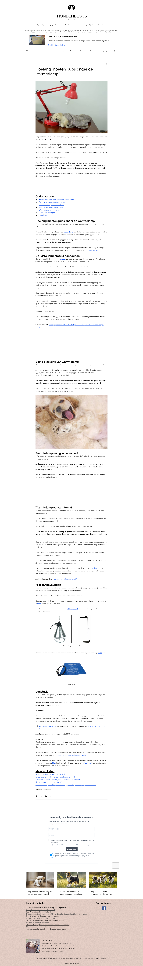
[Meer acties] (106, 64)
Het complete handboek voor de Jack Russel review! (46, 929)
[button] (115, 51)
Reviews (83, 51)
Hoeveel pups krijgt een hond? (38, 923)
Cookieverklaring (67, 958)
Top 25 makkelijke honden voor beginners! (42, 916)
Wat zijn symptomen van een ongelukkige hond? (45, 920)
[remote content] (71, 184)
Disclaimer (78, 958)
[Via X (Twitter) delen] (41, 796)
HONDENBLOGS (72, 16)
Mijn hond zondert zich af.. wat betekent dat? (43, 927)
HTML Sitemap (42, 958)
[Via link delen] (51, 796)
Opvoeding (37, 51)
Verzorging (62, 51)
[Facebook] (104, 908)
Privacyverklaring (54, 958)
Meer (104, 51)
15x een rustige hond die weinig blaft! (41, 918)
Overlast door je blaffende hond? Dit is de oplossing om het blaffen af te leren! (56, 914)
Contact (103, 958)
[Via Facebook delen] (36, 796)
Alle (27, 51)
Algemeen (94, 51)
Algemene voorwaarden (91, 958)
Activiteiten (49, 51)
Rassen (73, 51)
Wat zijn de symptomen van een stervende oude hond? (47, 925)
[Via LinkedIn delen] (46, 796)
